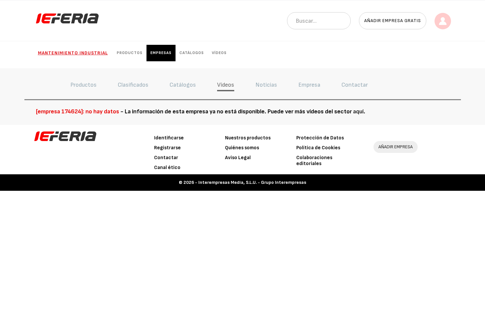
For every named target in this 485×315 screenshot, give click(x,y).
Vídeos (219, 52)
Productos (130, 52)
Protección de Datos (320, 138)
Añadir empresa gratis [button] (392, 20)
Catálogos (191, 52)
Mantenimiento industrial (73, 53)
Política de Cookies (318, 148)
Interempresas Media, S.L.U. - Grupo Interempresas (252, 182)
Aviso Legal (238, 158)
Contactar (166, 158)
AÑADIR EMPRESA (395, 147)
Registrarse (167, 148)
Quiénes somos (242, 148)
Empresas (161, 52)
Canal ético (167, 167)
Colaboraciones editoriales (314, 161)
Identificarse (169, 138)
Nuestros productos (248, 138)
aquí (358, 111)
